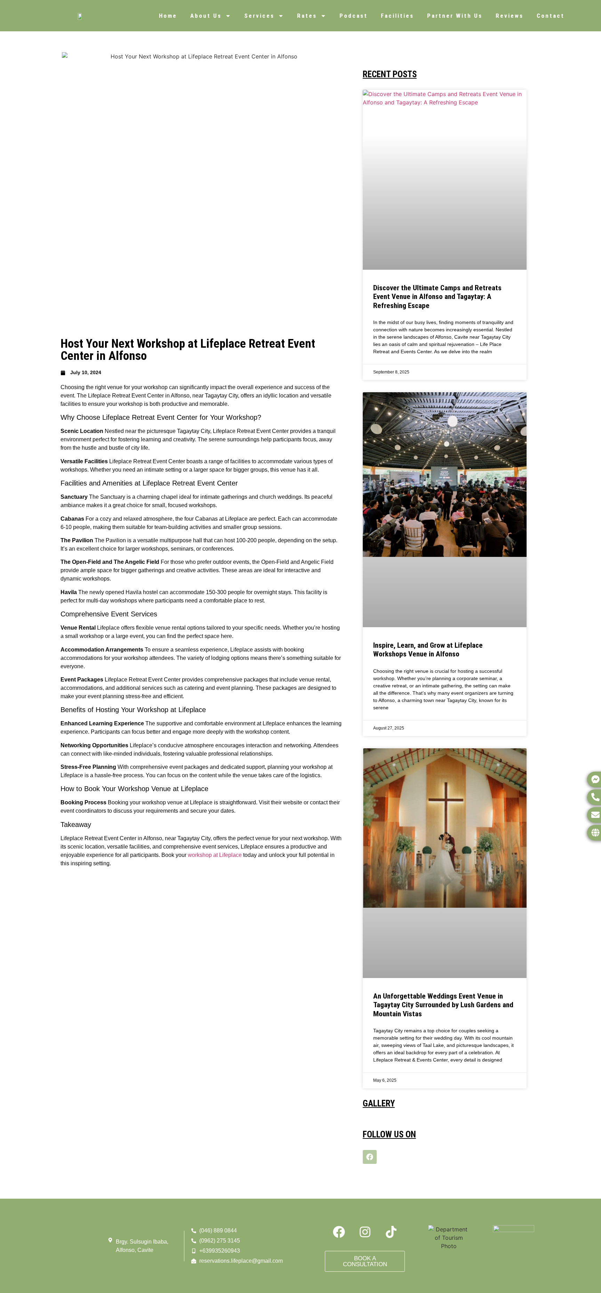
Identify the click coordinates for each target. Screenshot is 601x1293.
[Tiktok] (391, 1232)
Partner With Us (454, 15)
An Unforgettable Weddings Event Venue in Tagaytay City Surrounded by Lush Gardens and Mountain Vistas (443, 1005)
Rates (307, 15)
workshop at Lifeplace (215, 855)
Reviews (509, 15)
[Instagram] (365, 1232)
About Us (206, 15)
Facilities (397, 15)
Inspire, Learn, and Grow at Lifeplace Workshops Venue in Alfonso (428, 649)
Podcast (353, 15)
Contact (550, 15)
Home (168, 15)
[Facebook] (370, 1157)
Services (259, 15)
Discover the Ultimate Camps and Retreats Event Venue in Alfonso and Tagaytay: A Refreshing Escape (437, 296)
